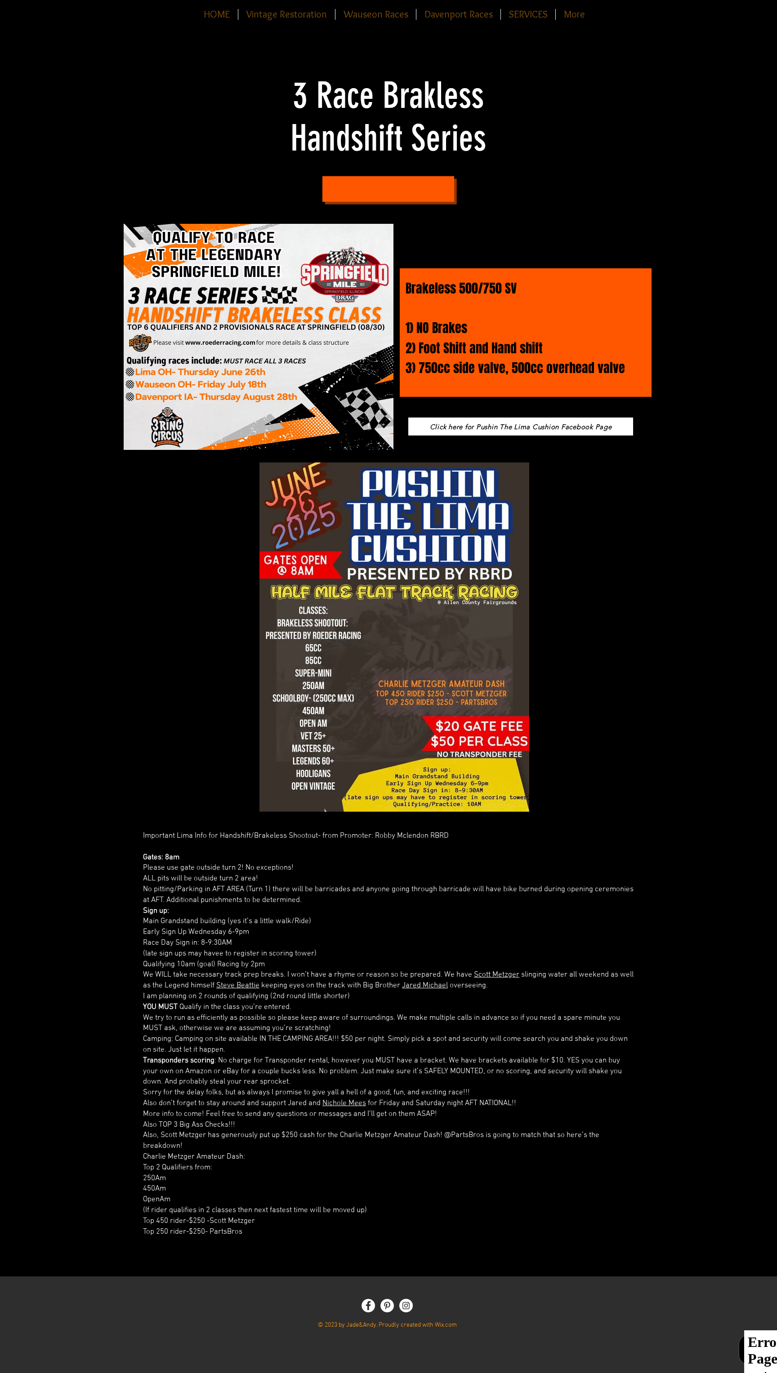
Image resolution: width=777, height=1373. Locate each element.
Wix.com (446, 1325)
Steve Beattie (237, 985)
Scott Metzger (496, 974)
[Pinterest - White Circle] (387, 1305)
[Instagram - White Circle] (406, 1305)
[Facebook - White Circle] (368, 1305)
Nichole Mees (344, 1103)
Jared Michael (425, 985)
